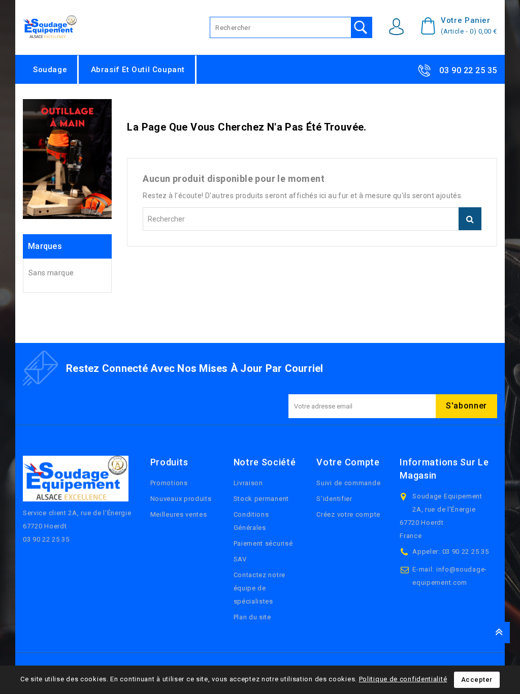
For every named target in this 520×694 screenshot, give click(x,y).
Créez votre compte (348, 514)
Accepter (477, 679)
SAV (240, 559)
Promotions (169, 483)
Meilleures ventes (178, 514)
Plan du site (252, 617)
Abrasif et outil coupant (138, 69)
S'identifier (334, 498)
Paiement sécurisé (263, 543)
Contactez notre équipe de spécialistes (260, 588)
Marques (45, 246)
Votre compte (347, 462)
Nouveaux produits (181, 498)
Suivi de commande (348, 483)
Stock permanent (261, 498)
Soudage (50, 69)
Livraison (248, 483)
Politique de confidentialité (403, 679)
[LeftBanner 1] (67, 159)
